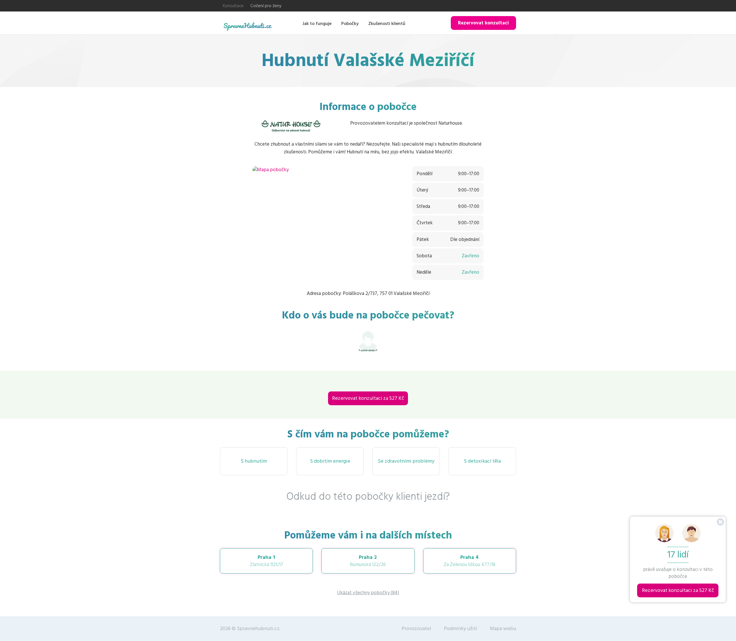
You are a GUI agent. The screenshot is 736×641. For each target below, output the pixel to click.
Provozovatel (416, 628)
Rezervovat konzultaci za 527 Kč (368, 398)
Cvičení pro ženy (265, 6)
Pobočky (350, 23)
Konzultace (233, 6)
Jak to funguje (316, 23)
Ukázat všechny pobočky (368, 592)
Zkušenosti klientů (386, 23)
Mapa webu (503, 628)
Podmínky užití (460, 628)
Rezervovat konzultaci (483, 23)
